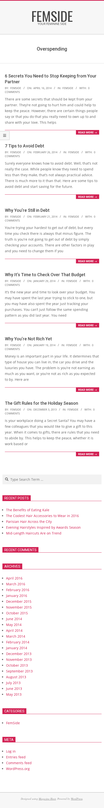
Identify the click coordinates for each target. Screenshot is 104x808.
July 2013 (13, 682)
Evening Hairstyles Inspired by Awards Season (43, 527)
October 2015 (17, 613)
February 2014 (17, 642)
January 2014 (16, 648)
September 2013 (19, 671)
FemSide (67, 88)
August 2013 (16, 677)
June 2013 (14, 688)
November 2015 (19, 607)
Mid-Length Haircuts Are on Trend (33, 533)
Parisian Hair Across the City (29, 521)
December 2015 (18, 601)
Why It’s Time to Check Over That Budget (45, 274)
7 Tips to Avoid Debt (24, 145)
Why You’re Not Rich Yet (28, 338)
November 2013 (19, 659)
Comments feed (19, 763)
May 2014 (14, 624)
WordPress (76, 798)
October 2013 (17, 665)
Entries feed (16, 757)
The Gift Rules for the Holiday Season (41, 403)
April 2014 (14, 630)
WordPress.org (18, 768)
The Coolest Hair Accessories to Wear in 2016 (42, 515)
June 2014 (14, 619)
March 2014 (15, 636)
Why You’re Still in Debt (27, 210)
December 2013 (18, 653)
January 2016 (16, 595)
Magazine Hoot (47, 798)
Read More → (87, 132)
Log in (11, 751)
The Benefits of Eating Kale (27, 510)
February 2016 (17, 589)
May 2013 (14, 694)
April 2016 (14, 578)
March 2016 (15, 584)
